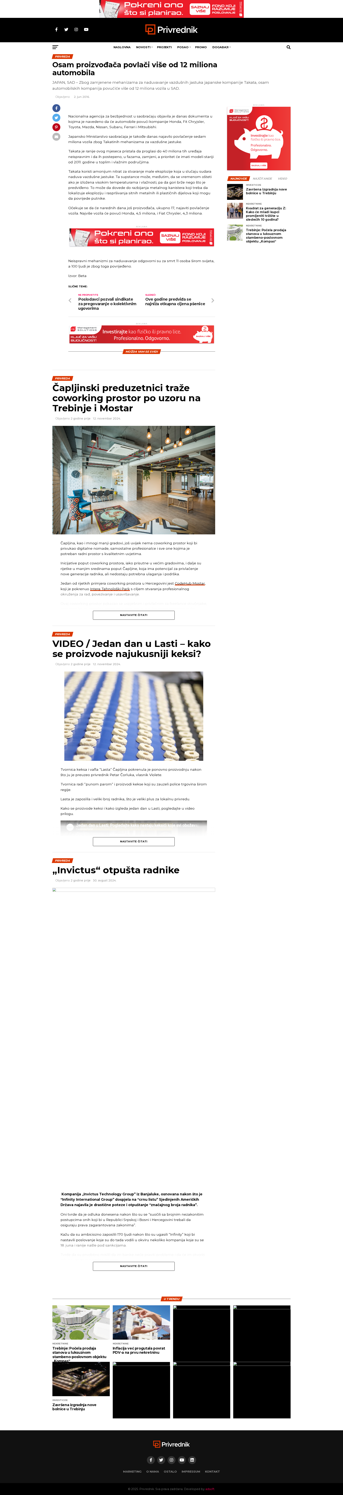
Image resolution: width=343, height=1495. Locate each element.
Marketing (132, 1471)
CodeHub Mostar (190, 583)
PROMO (201, 47)
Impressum (191, 1471)
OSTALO (170, 1471)
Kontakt (212, 1471)
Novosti (143, 47)
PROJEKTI (164, 47)
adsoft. (210, 1489)
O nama (152, 1471)
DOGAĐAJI (220, 47)
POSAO (183, 47)
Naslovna (122, 47)
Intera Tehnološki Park (110, 589)
